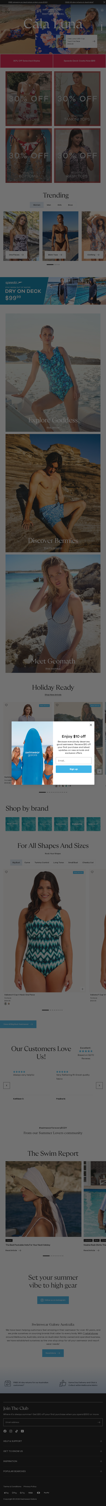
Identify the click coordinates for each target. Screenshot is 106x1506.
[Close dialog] (90, 725)
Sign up (74, 769)
